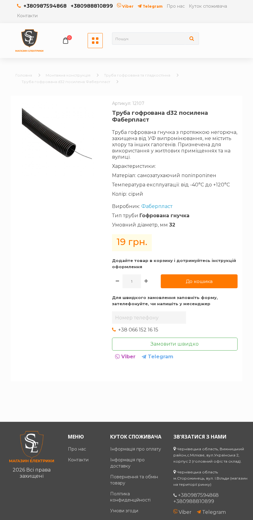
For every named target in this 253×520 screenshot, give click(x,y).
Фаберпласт (156, 206)
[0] (65, 40)
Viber (127, 6)
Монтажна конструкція (68, 75)
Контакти (27, 16)
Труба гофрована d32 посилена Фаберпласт (66, 81)
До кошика (199, 281)
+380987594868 (45, 6)
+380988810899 (92, 6)
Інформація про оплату (135, 449)
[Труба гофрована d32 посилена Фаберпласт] (59, 138)
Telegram (152, 6)
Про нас (176, 6)
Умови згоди (124, 511)
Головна (23, 75)
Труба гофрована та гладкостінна (137, 75)
